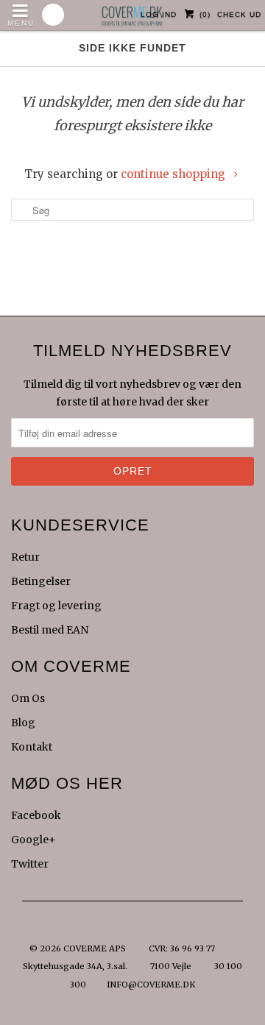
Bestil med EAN (49, 629)
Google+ (33, 839)
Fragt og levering (56, 605)
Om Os (28, 698)
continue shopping (174, 174)
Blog (23, 722)
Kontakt (31, 746)
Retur (25, 557)
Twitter (30, 863)
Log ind (159, 14)
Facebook (36, 815)
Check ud (239, 14)
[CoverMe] (132, 12)
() (205, 14)
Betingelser (41, 581)
